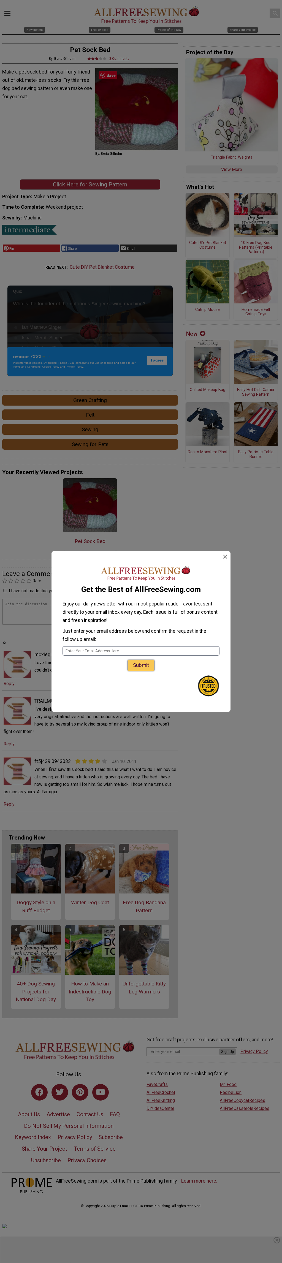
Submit (141, 665)
